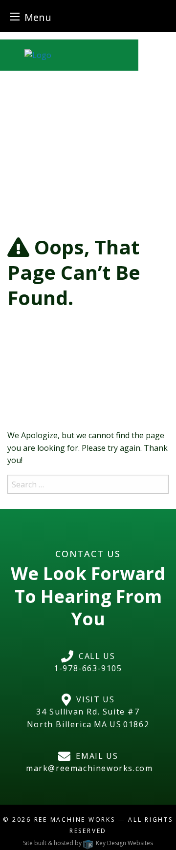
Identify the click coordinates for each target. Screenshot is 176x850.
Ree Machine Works (74, 819)
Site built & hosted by (88, 843)
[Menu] (15, 16)
